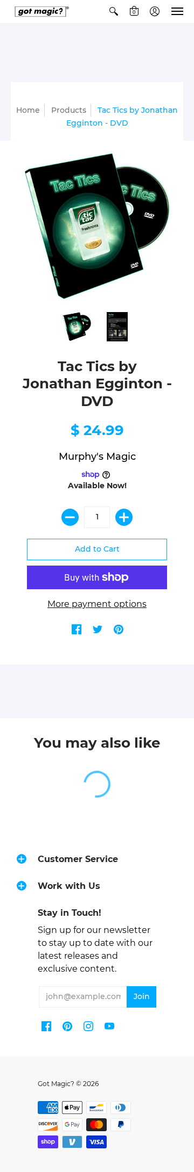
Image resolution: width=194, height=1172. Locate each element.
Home (28, 110)
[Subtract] (70, 517)
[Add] (124, 517)
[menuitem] (113, 11)
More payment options (97, 604)
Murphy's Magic (97, 456)
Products (68, 110)
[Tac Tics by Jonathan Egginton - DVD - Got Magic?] (77, 327)
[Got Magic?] (40, 11)
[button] (113, 11)
